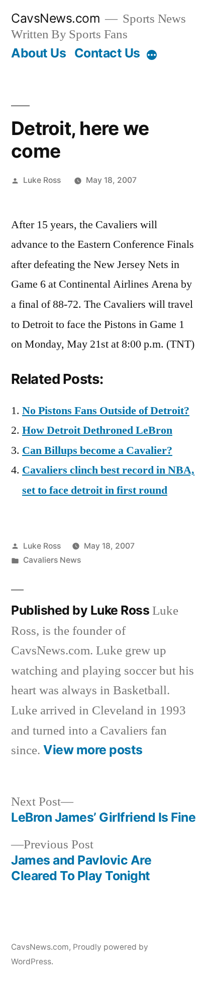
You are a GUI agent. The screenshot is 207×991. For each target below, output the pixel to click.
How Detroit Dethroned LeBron (97, 430)
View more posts (93, 750)
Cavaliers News (52, 560)
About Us (38, 52)
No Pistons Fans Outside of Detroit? (105, 411)
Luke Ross (42, 180)
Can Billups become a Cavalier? (97, 450)
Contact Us (107, 52)
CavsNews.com (55, 18)
